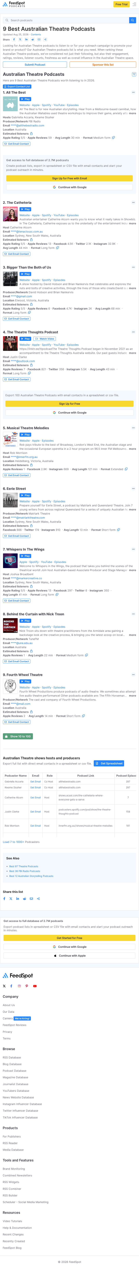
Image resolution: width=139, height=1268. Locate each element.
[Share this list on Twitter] (20, 39)
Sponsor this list (103, 64)
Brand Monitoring (14, 1168)
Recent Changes (13, 1234)
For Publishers (12, 1136)
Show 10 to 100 (20, 736)
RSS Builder (10, 1195)
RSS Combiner (12, 1188)
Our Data (8, 1011)
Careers (16, 1018)
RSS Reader (10, 1143)
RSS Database (12, 1057)
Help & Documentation (17, 1227)
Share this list (13, 892)
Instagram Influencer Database (22, 1104)
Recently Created (14, 1241)
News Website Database (18, 1097)
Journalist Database (15, 1084)
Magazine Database (15, 1077)
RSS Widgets (11, 1182)
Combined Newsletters (17, 1175)
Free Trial (121, 4)
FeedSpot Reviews (14, 1025)
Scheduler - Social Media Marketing (25, 1202)
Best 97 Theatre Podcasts (23, 866)
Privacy (7, 1031)
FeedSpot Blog (12, 1247)
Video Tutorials (12, 1221)
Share (6, 39)
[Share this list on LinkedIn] (26, 39)
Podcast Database (14, 1070)
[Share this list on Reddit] (33, 39)
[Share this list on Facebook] (14, 39)
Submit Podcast (35, 64)
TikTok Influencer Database (20, 1117)
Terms (7, 1038)
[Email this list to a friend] (39, 39)
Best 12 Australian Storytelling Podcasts (31, 876)
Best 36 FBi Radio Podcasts (24, 871)
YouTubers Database (16, 1090)
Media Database (13, 1149)
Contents (36, 34)
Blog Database (12, 1064)
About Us (9, 1005)
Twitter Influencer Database (20, 1110)
